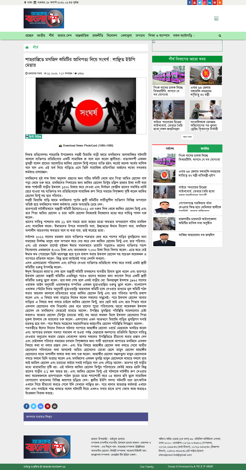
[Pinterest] (214, 2)
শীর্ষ (51, 36)
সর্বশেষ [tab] (170, 149)
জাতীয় (41, 36)
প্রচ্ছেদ (29, 36)
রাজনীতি (97, 36)
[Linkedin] (209, 2)
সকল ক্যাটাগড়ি (182, 36)
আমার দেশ (64, 36)
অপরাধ (140, 36)
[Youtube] (194, 2)
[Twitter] (199, 2)
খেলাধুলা (126, 36)
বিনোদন (112, 36)
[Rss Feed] (219, 2)
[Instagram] (204, 2)
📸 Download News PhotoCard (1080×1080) (86, 145)
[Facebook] (189, 2)
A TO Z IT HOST (203, 466)
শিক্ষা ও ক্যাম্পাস (159, 36)
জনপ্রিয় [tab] (205, 149)
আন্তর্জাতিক (82, 36)
